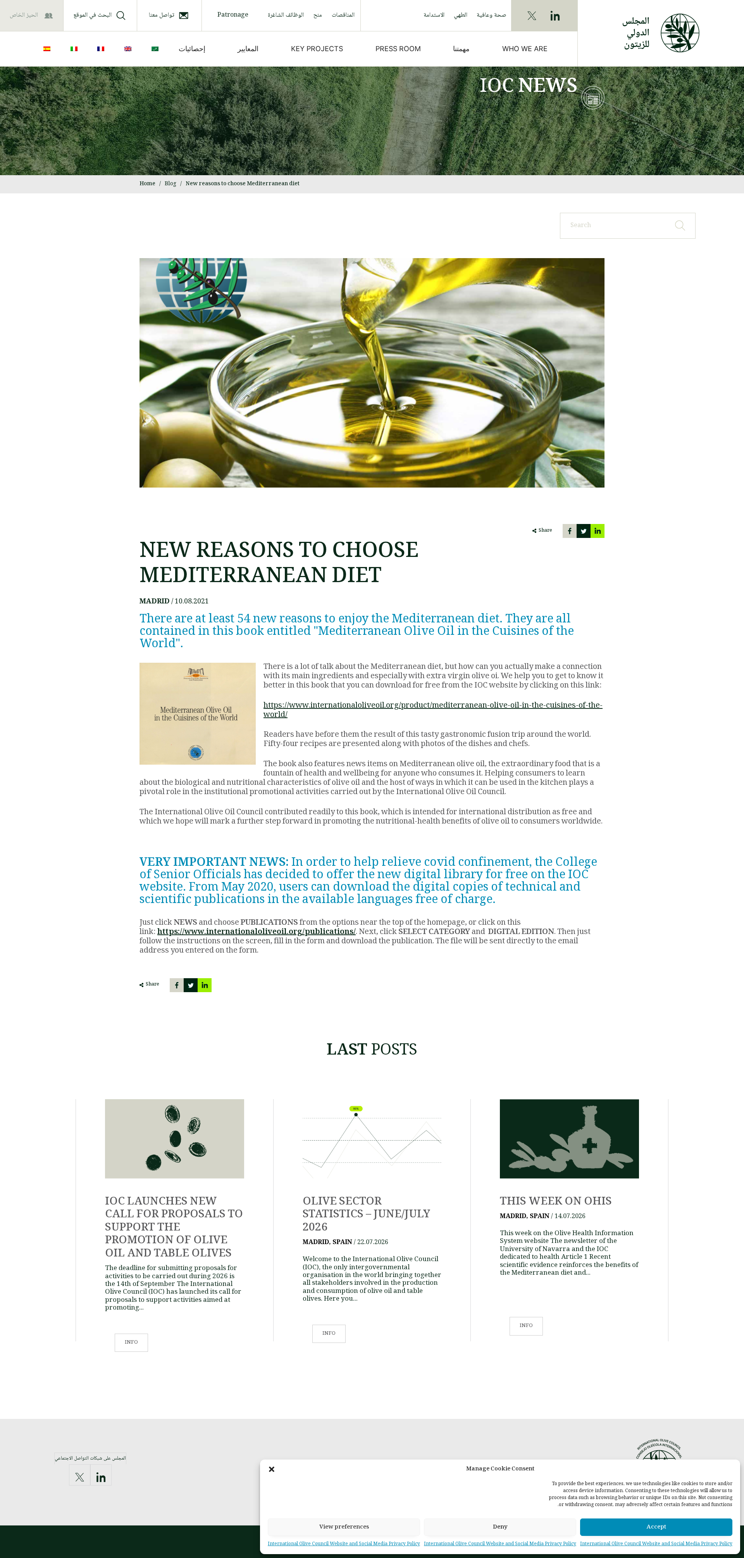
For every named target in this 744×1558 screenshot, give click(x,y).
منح (317, 15)
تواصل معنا (161, 15)
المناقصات (343, 15)
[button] (272, 1469)
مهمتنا (461, 49)
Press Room (398, 49)
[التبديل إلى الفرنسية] (102, 49)
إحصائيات (192, 49)
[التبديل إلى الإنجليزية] (129, 49)
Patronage (232, 15)
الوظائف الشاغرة (286, 15)
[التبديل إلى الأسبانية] (48, 49)
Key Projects (317, 49)
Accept (656, 1527)
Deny (500, 1527)
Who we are (525, 49)
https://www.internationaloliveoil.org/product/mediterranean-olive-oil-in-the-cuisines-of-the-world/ (433, 711)
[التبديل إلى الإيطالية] (76, 49)
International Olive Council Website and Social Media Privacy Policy (656, 1544)
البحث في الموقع (92, 15)
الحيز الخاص (24, 15)
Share (545, 531)
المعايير (248, 49)
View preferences (344, 1527)
